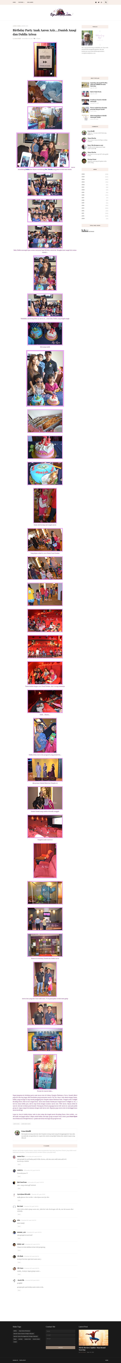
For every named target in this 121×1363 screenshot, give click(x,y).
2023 (95, 182)
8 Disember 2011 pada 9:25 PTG (31, 1268)
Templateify (22, 1360)
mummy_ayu (21, 1232)
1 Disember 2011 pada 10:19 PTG (28, 1220)
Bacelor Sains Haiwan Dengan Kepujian (24, 1333)
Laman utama (16, 26)
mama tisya (20, 1156)
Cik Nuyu (20, 1268)
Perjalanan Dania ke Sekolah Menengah (98, 100)
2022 (95, 184)
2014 (95, 205)
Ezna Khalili (26, 1131)
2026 (95, 174)
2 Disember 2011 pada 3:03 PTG (34, 1232)
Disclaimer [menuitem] (30, 2)
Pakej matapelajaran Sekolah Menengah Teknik (98, 116)
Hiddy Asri (20, 1244)
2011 (95, 213)
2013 (95, 208)
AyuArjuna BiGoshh (23, 1194)
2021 (95, 187)
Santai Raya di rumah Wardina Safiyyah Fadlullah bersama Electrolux (98, 84)
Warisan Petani (92, 159)
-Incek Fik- (21, 1280)
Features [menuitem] (20, 2)
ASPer (15, 1331)
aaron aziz (25, 26)
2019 (95, 192)
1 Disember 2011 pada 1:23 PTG (31, 1206)
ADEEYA (20, 1170)
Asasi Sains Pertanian (24, 1331)
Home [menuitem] (14, 2)
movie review (36, 1339)
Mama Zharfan (92, 138)
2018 (95, 195)
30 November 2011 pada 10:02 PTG (33, 1156)
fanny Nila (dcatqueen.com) (95, 145)
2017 (95, 197)
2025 (95, 176)
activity (20, 1339)
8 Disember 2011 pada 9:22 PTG (31, 1256)
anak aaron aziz (26, 1123)
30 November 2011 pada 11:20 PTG (36, 1182)
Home (106, 1360)
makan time (28, 1339)
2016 (95, 200)
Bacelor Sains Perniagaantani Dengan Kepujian (26, 1336)
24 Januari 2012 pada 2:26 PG (32, 1280)
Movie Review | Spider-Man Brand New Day (92, 1348)
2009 (95, 218)
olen (18, 1220)
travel (15, 1341)
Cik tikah (20, 1256)
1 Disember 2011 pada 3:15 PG (38, 1194)
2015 (95, 203)
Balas (19, 1164)
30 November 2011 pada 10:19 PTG (32, 1170)
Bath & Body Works (95, 92)
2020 (95, 190)
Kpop (15, 1339)
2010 (95, 216)
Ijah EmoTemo (22, 1182)
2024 (95, 179)
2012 (95, 210)
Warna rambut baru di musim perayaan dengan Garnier (98, 108)
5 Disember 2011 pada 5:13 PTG (32, 1244)
